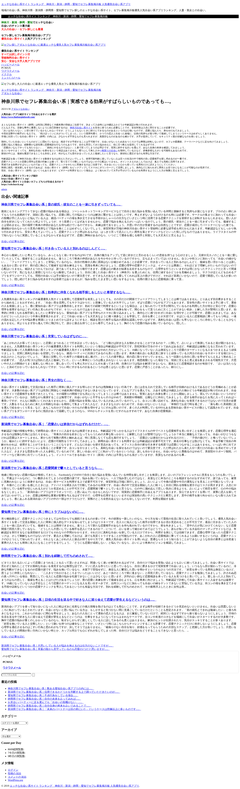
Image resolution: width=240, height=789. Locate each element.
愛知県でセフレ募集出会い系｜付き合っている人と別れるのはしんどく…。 (54, 248)
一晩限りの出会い (109, 150)
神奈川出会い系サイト (81, 127)
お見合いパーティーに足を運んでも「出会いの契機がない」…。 (46, 702)
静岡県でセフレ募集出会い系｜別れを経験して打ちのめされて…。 (47, 556)
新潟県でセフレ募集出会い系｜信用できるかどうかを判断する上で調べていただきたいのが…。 (64, 692)
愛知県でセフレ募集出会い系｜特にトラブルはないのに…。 (43, 512)
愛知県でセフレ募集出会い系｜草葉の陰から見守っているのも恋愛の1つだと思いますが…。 (55, 649)
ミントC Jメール (10, 77)
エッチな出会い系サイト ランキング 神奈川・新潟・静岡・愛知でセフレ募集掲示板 (58, 16)
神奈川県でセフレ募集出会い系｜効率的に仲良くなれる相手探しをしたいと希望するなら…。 (66, 292)
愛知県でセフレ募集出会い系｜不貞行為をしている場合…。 (43, 695)
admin (4, 189)
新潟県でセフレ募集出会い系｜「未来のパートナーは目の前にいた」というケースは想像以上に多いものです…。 (74, 709)
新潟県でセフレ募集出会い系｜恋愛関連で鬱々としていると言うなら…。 (52, 468)
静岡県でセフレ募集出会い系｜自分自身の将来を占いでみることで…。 (49, 705)
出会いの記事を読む (13, 241)
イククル (6, 74)
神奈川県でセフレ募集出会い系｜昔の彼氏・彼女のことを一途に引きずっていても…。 (61, 204)
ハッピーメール (10, 64)
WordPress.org (15, 780)
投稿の (14, 773)
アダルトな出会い (20, 109)
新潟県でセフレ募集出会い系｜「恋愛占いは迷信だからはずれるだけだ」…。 (55, 424)
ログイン (13, 770)
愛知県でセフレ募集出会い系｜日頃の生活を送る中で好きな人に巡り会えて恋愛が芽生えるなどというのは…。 (78, 599)
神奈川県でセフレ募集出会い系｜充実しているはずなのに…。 (44, 336)
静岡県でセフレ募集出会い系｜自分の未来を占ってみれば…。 (44, 698)
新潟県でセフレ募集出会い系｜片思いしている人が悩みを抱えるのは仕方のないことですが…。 (57, 645)
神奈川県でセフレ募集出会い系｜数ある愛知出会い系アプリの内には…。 (51, 688)
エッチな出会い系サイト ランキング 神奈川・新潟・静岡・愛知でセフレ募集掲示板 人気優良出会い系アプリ (66, 4)
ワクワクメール (10, 71)
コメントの (17, 776)
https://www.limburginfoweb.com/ (18, 117)
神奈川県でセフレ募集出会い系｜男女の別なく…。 (37, 380)
